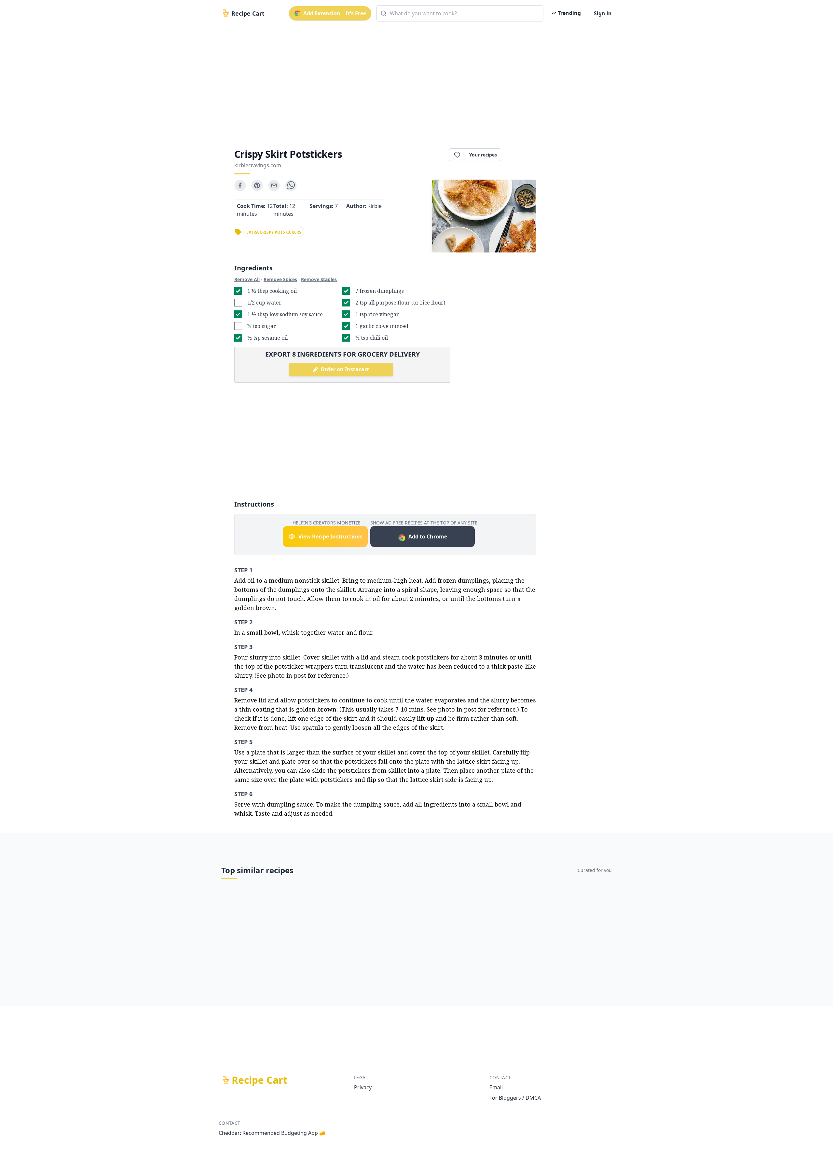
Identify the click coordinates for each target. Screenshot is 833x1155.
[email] (274, 185)
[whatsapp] (291, 185)
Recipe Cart (259, 1080)
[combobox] (459, 13)
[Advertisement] (414, 82)
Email (496, 1087)
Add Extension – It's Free (334, 13)
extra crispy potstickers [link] (273, 232)
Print (521, 154)
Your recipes (483, 155)
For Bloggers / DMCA (515, 1097)
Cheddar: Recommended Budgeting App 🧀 (272, 1132)
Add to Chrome (427, 536)
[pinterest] (257, 185)
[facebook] (240, 185)
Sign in (603, 13)
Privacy (363, 1087)
